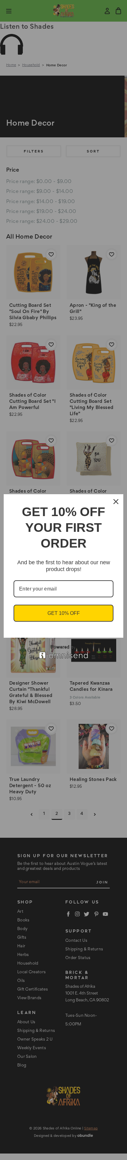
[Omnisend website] (63, 652)
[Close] (116, 501)
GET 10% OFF (63, 613)
